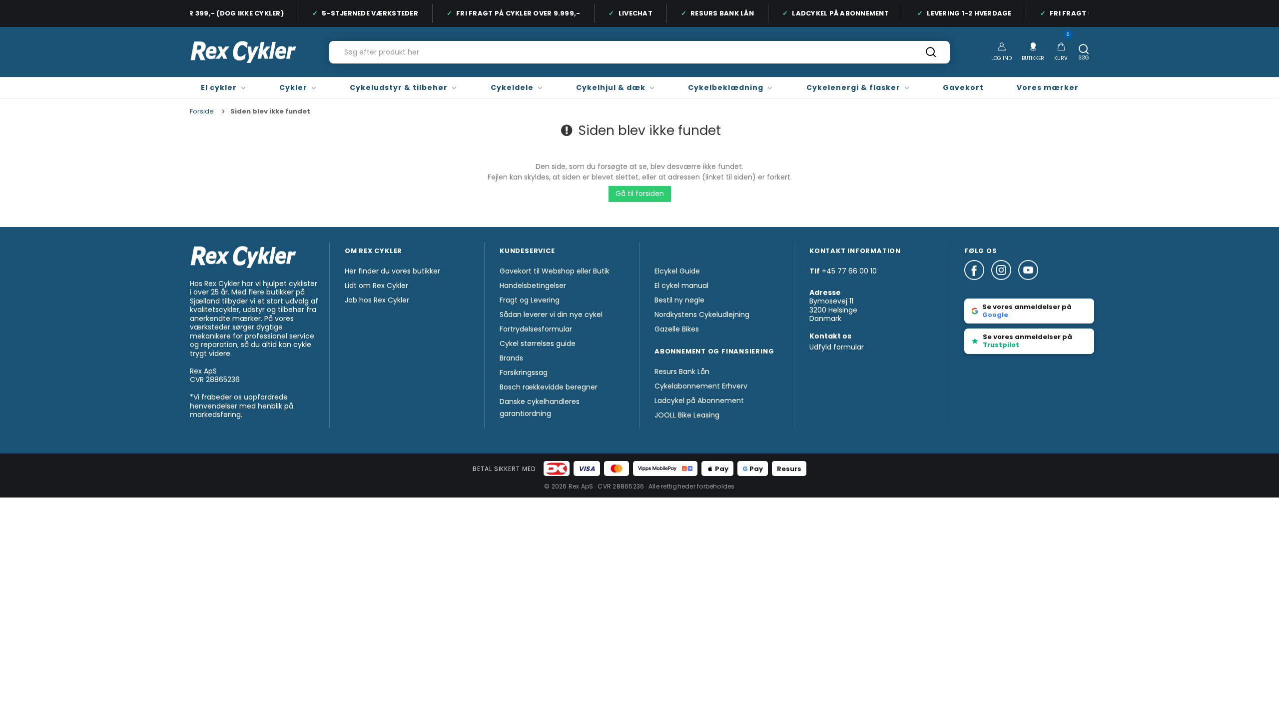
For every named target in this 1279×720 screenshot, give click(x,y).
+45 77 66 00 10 (849, 271)
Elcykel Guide (677, 271)
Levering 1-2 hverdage (963, 13)
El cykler (219, 87)
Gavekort (963, 87)
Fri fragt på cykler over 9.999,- (512, 13)
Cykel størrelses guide (538, 343)
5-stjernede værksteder (364, 13)
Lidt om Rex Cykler (376, 285)
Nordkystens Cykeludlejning (701, 315)
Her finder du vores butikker (392, 271)
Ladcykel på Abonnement (834, 13)
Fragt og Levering (530, 300)
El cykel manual (681, 285)
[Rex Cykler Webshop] (243, 52)
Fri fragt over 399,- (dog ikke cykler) (204, 13)
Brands (511, 358)
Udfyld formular (836, 347)
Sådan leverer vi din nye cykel (551, 315)
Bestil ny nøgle (679, 300)
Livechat (629, 13)
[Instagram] (1004, 285)
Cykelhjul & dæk (610, 87)
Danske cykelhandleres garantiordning (540, 407)
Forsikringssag (524, 373)
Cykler (293, 87)
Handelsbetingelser (533, 285)
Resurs (789, 469)
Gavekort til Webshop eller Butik (555, 271)
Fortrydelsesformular (536, 329)
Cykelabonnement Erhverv (700, 386)
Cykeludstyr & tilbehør (399, 87)
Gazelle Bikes (676, 329)
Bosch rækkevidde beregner (549, 387)
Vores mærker (1048, 87)
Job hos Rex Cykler (377, 300)
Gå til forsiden (640, 193)
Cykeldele (512, 87)
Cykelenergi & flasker (853, 87)
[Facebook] (977, 285)
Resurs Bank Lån (716, 13)
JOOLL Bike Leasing (686, 415)
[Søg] (931, 55)
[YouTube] (1028, 285)
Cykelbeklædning (725, 87)
